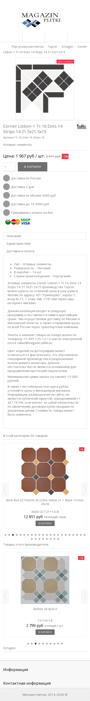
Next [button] (85, 489)
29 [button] (54, 539)
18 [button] (69, 535)
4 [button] (17, 535)
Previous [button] (5, 489)
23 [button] (32, 539)
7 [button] (28, 535)
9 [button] (35, 535)
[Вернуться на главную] (4, 47)
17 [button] (66, 535)
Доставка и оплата (20, 251)
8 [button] (32, 535)
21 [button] (81, 535)
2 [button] (9, 535)
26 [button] (43, 539)
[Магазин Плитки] (45, 21)
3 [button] (13, 535)
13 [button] (50, 535)
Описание (13, 236)
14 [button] (54, 535)
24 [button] (35, 539)
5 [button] (20, 535)
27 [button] (47, 539)
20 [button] (77, 535)
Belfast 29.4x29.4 (45, 609)
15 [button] (58, 535)
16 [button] (62, 535)
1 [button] (5, 535)
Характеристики (18, 243)
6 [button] (24, 535)
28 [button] (50, 539)
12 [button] (47, 535)
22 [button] (84, 535)
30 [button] (58, 539)
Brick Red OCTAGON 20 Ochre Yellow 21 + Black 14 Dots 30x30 (45, 502)
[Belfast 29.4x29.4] (45, 580)
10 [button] (39, 535)
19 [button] (73, 535)
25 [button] (39, 539)
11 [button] (43, 535)
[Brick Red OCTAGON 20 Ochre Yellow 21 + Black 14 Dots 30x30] (45, 471)
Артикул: (9, 137)
